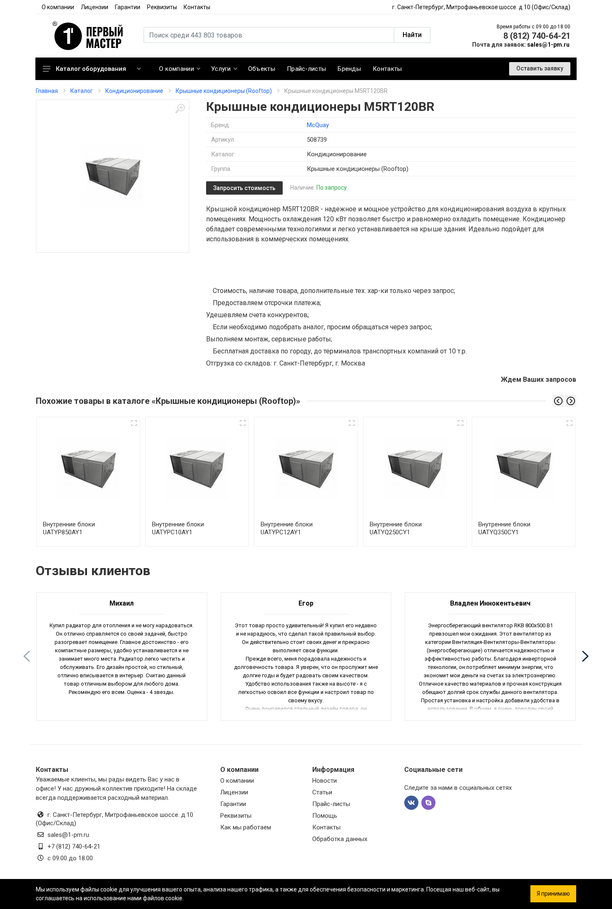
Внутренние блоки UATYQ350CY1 (504, 528)
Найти (412, 35)
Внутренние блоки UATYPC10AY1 (178, 528)
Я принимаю (553, 893)
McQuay (318, 125)
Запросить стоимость (244, 188)
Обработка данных (339, 839)
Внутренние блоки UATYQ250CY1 (396, 528)
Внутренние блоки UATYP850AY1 (69, 528)
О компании (58, 7)
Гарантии (127, 7)
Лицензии (94, 7)
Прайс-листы (331, 804)
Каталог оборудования (91, 69)
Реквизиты (162, 7)
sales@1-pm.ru (548, 44)
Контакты (197, 7)
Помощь (324, 815)
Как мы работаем (245, 827)
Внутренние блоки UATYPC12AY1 (287, 528)
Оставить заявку (539, 68)
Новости (324, 780)
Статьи (322, 792)
